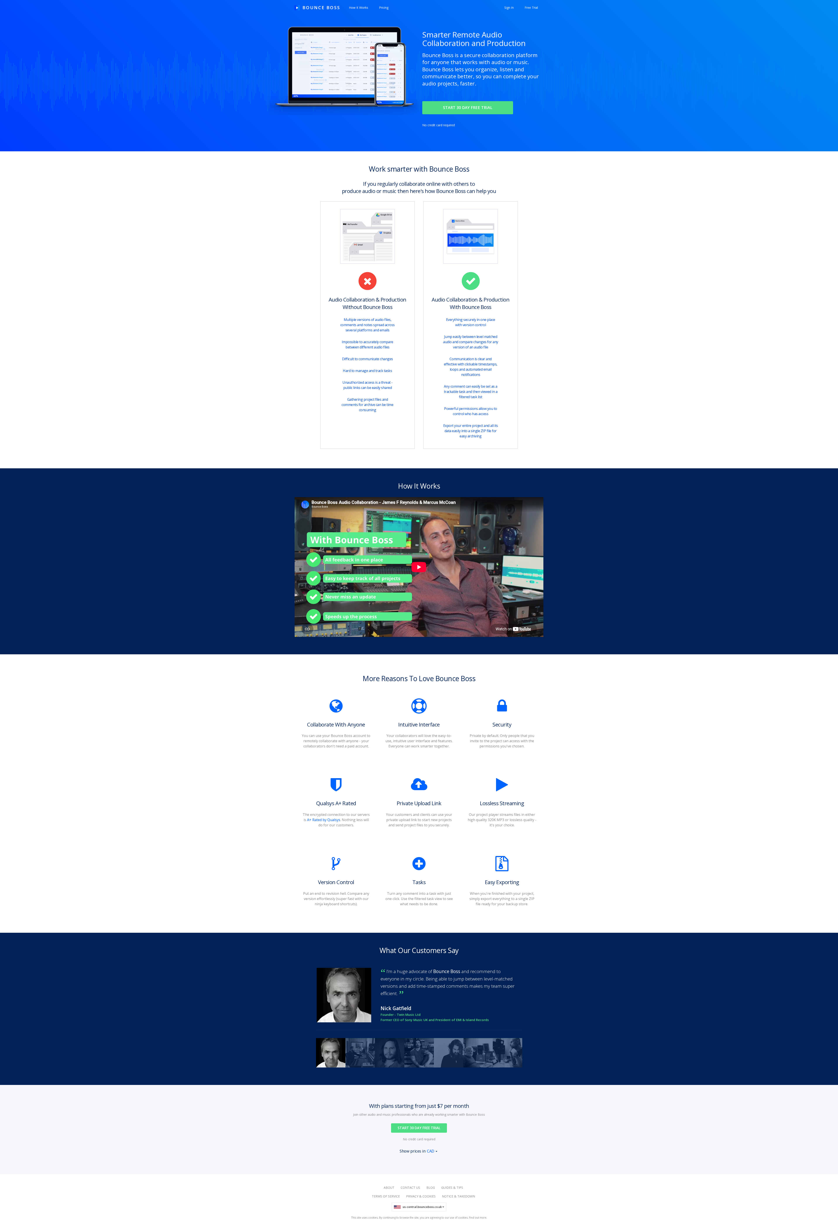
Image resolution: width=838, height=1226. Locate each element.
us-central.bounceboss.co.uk (421, 1207)
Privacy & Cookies (421, 1196)
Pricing (383, 7)
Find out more (477, 1217)
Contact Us (410, 1187)
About (389, 1187)
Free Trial (531, 7)
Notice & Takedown (458, 1196)
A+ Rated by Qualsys (323, 819)
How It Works (358, 7)
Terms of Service (386, 1196)
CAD (430, 1151)
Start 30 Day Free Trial (419, 1127)
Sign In (509, 7)
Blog (430, 1187)
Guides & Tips (452, 1187)
